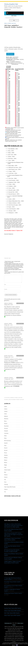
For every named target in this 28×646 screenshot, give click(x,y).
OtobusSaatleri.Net (11, 4)
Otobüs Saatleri (11, 23)
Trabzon (6, 489)
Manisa (5, 460)
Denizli (5, 423)
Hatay (5, 438)
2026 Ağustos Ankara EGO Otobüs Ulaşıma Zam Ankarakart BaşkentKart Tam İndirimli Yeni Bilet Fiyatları (13, 525)
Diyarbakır (6, 426)
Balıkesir (6, 416)
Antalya (5, 411)
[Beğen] (4, 316)
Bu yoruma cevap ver (20, 303)
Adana (5, 406)
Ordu (5, 467)
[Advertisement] (14, 36)
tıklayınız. (13, 645)
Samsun (5, 477)
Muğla (5, 464)
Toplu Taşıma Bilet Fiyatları (9, 486)
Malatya (5, 457)
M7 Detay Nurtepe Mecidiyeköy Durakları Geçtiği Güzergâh (11, 550)
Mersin (5, 462)
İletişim (14, 624)
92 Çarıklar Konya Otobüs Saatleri (12, 582)
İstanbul (5, 443)
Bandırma (6, 418)
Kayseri (5, 447)
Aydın (5, 413)
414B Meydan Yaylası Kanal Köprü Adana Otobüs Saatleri (12, 539)
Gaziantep (6, 433)
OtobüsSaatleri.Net (7, 623)
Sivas (5, 482)
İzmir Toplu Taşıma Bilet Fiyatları (12, 613)
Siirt (5, 479)
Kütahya (6, 455)
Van (5, 491)
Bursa (5, 421)
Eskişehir (6, 430)
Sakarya (5, 474)
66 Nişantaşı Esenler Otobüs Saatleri (13, 593)
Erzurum (6, 428)
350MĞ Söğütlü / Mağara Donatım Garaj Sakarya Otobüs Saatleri (12, 562)
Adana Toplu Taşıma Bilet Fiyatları (12, 615)
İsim (5, 284)
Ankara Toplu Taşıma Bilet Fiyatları (12, 610)
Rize (5, 472)
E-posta (5, 289)
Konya (5, 452)
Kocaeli (5, 450)
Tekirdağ (6, 484)
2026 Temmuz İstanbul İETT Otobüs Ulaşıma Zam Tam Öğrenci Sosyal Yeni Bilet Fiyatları (13, 534)
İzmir (5, 23)
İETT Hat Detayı (7, 440)
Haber (5, 435)
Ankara (5, 408)
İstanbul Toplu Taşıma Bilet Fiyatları (12, 608)
